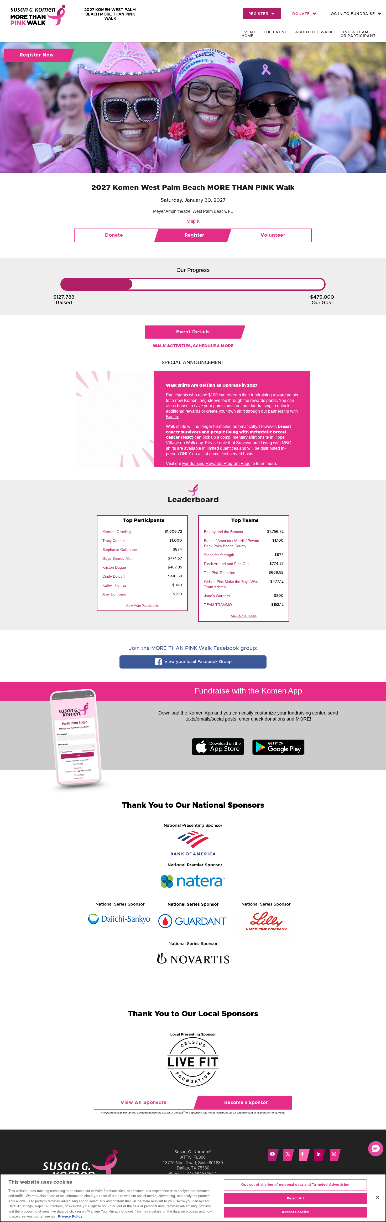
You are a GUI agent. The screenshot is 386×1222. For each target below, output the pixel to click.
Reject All (295, 1198)
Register (259, 14)
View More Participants (142, 606)
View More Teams (244, 616)
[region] (193, 1198)
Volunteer (272, 235)
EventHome (249, 34)
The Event (275, 32)
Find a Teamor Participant (358, 34)
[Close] (377, 1197)
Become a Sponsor (246, 1102)
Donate (301, 14)
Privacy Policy (70, 1216)
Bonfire (172, 417)
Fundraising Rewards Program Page (216, 463)
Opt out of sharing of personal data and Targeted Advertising (295, 1185)
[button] (375, 1148)
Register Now (37, 55)
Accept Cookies (295, 1212)
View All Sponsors (143, 1102)
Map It (193, 221)
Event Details (193, 332)
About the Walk (314, 32)
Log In (351, 14)
